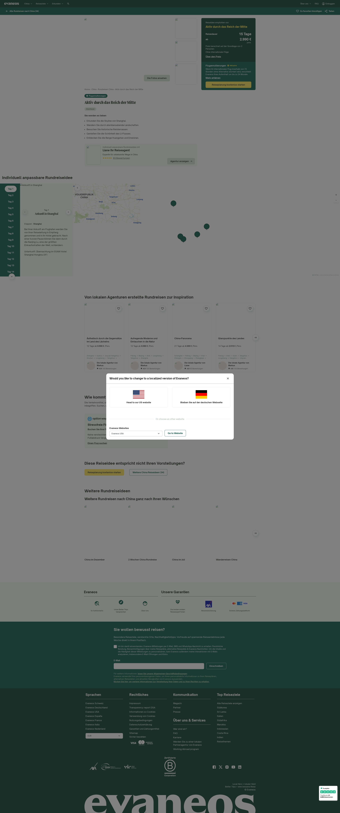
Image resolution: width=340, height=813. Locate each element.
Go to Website (175, 433)
